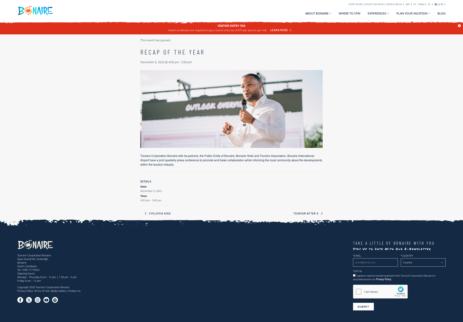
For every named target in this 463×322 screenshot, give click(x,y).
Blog (441, 13)
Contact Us (74, 290)
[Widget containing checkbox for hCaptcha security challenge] (380, 291)
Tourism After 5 (306, 213)
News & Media (394, 4)
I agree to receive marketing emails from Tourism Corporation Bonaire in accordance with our (394, 277)
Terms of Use (41, 290)
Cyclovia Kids (159, 213)
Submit (363, 306)
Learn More (279, 30)
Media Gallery (58, 290)
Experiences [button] (377, 13)
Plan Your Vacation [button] (411, 13)
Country (407, 255)
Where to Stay (349, 13)
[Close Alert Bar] (459, 26)
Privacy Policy (25, 290)
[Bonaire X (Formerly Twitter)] (20, 300)
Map (408, 4)
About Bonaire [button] (317, 13)
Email (357, 255)
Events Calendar (373, 4)
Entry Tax (354, 4)
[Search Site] (429, 4)
